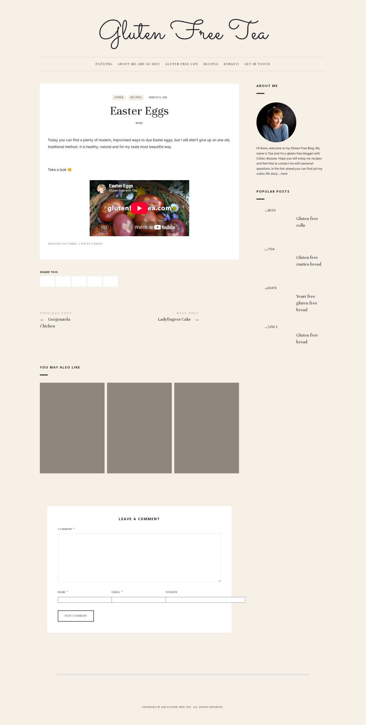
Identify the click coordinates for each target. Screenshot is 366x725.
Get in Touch (257, 64)
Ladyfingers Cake (189, 317)
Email (117, 592)
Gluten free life (181, 64)
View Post (72, 438)
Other (118, 97)
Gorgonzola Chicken (89, 321)
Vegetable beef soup (206, 420)
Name (63, 592)
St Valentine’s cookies (72, 420)
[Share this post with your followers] (63, 281)
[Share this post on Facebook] (47, 281)
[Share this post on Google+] (94, 281)
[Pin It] (78, 281)
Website (172, 592)
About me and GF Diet (139, 64)
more (284, 173)
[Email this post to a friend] (110, 281)
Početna (104, 64)
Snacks (139, 420)
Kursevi (231, 64)
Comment (66, 529)
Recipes (211, 64)
